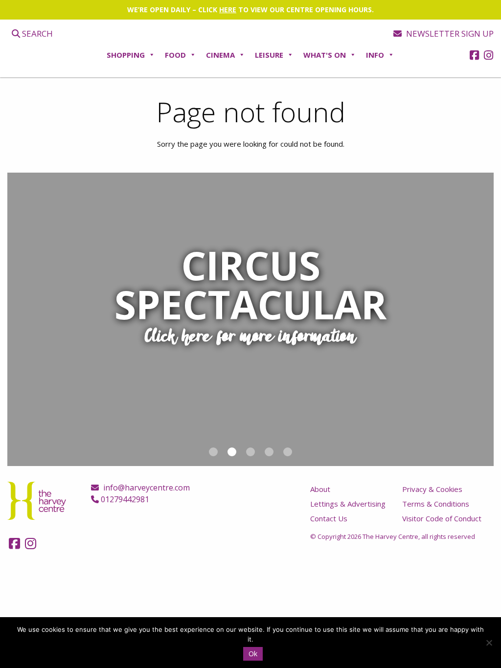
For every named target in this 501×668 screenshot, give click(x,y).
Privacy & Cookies (432, 489)
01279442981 (124, 499)
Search (36, 33)
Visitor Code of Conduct (441, 518)
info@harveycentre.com (145, 487)
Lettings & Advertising (348, 504)
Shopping (126, 55)
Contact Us (328, 518)
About (320, 489)
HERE (227, 9)
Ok (253, 653)
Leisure (269, 55)
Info (375, 55)
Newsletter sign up (449, 33)
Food (175, 55)
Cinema (220, 55)
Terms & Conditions (435, 504)
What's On (324, 55)
